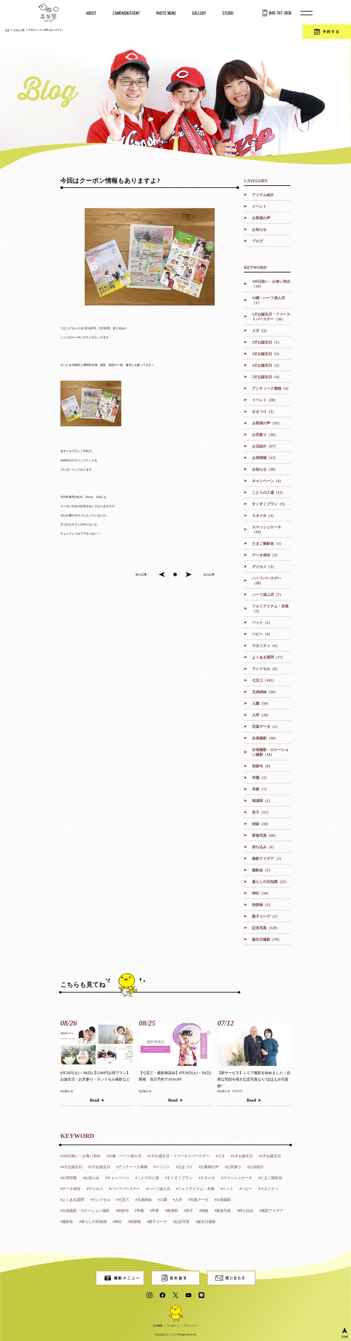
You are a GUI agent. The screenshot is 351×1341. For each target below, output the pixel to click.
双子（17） (261, 812)
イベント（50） (265, 400)
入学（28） (261, 715)
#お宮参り (233, 1167)
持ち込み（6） (264, 847)
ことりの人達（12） (268, 492)
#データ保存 (70, 1189)
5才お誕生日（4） (266, 377)
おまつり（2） (264, 411)
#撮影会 (66, 1222)
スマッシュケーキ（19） (266, 529)
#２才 (220, 1156)
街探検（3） (262, 905)
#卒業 (154, 1211)
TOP (7, 30)
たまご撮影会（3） (267, 543)
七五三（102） (264, 680)
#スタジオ (207, 1178)
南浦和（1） (262, 801)
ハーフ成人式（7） (267, 595)
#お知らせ (66, 1091)
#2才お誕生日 (242, 1156)
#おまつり (184, 1167)
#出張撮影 (222, 1200)
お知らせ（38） (265, 469)
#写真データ (198, 1200)
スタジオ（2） (264, 515)
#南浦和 (171, 1211)
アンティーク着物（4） (271, 388)
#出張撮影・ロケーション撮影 (85, 1211)
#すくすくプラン (179, 1178)
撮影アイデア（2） (267, 858)
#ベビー (245, 1189)
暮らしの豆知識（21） (270, 882)
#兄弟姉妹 (143, 1200)
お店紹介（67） (265, 446)
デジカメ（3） (264, 567)
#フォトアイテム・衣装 (195, 1189)
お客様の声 (261, 218)
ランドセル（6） (266, 669)
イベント (259, 206)
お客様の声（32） (266, 423)
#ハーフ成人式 (158, 1189)
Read (94, 1100)
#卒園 (139, 1211)
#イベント (162, 1167)
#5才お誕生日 (99, 1167)
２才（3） (260, 331)
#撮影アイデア (271, 1211)
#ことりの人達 (147, 1178)
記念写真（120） (266, 928)
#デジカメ (95, 1189)
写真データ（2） (266, 727)
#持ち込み (245, 1211)
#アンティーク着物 (131, 1167)
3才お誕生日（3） (266, 354)
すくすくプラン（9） (269, 504)
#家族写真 (222, 1211)
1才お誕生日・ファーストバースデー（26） (271, 316)
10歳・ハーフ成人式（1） (268, 300)
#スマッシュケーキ (236, 1178)
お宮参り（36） (265, 435)
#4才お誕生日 (71, 1167)
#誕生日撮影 (206, 1222)
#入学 (177, 1200)
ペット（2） (262, 623)
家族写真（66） (265, 835)
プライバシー (191, 1325)
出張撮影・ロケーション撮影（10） (270, 752)
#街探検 (134, 1222)
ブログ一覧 (18, 30)
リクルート (173, 1325)
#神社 (117, 1222)
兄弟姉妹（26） (265, 692)
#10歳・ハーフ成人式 (124, 1156)
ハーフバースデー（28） (266, 580)
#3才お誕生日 (270, 1156)
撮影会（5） (262, 870)
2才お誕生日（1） (266, 342)
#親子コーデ (157, 1222)
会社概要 (157, 1325)
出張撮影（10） (265, 738)
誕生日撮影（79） (266, 939)
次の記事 (209, 574)
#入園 (162, 1200)
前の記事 (141, 574)
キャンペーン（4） (267, 481)
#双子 (188, 1211)
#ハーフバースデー (124, 1189)
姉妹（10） (261, 824)
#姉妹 (203, 1211)
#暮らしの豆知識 (93, 1222)
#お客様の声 (209, 1167)
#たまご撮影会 (270, 1178)
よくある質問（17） (268, 657)
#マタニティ (268, 1189)
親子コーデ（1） (266, 916)
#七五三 (122, 1200)
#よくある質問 (72, 1200)
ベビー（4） (262, 634)
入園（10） (261, 703)
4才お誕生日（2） (266, 365)
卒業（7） (260, 789)
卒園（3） (260, 778)
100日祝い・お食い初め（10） (271, 283)
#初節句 (122, 1211)
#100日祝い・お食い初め (80, 1156)
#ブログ (238, 1091)
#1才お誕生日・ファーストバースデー (178, 1156)
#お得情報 (68, 1178)
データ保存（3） (266, 555)
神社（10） (261, 893)
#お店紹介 (255, 1167)
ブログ (257, 241)
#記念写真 (181, 1222)
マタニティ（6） (266, 646)
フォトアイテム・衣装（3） (270, 608)
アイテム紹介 (263, 195)
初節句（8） (262, 766)
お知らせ (259, 229)
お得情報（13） (265, 458)
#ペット (227, 1189)
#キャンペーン (117, 1178)
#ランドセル (100, 1200)
